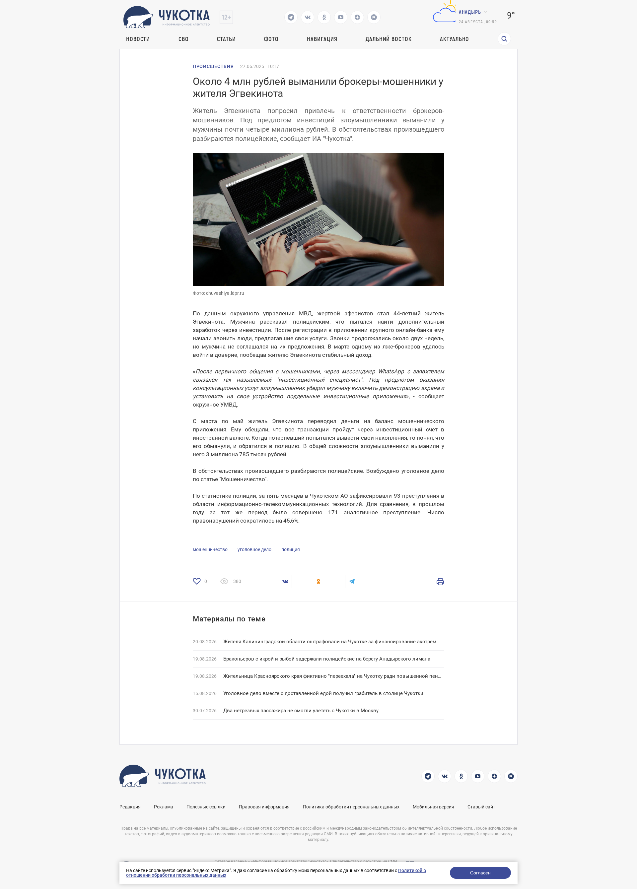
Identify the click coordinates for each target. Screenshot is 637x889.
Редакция (130, 806)
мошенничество (210, 549)
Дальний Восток (389, 38)
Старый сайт (481, 806)
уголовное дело (254, 549)
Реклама (163, 806)
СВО (183, 38)
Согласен (480, 872)
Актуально (454, 38)
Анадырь (470, 12)
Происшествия (213, 66)
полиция (290, 549)
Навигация (322, 38)
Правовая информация (264, 806)
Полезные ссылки (206, 806)
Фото (271, 38)
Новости (138, 38)
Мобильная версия (433, 806)
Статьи (226, 38)
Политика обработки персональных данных (351, 806)
